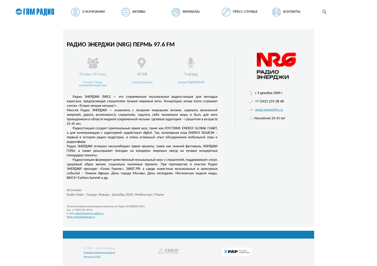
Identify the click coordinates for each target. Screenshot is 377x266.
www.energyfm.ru (269, 110)
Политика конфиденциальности (99, 253)
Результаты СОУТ (92, 257)
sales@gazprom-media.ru (89, 213)
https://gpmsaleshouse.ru (81, 217)
